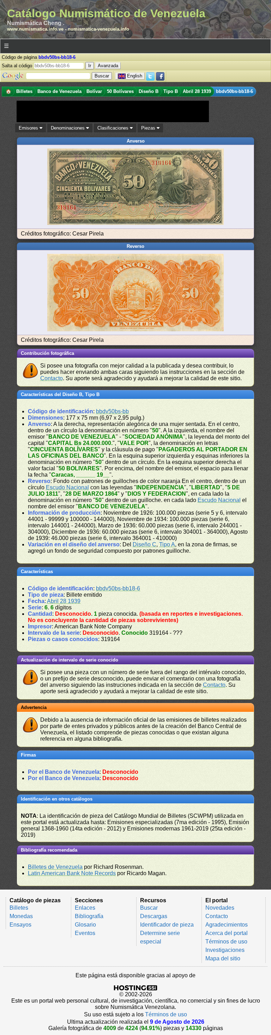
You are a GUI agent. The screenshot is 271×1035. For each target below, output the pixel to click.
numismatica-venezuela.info (98, 29)
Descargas (153, 916)
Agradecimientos (226, 925)
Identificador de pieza (167, 925)
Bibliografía (89, 916)
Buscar (149, 908)
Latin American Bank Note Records (72, 873)
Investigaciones (225, 950)
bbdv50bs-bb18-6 (118, 588)
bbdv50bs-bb (112, 411)
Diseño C (144, 544)
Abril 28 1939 (63, 601)
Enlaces (85, 908)
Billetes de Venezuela (55, 867)
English (134, 76)
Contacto (51, 378)
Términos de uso (226, 942)
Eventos (85, 933)
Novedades (219, 908)
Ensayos (20, 925)
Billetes (19, 908)
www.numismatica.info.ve (35, 29)
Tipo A (167, 544)
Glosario (85, 925)
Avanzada (108, 65)
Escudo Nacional (67, 487)
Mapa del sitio (222, 958)
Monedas (21, 916)
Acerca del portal (226, 933)
